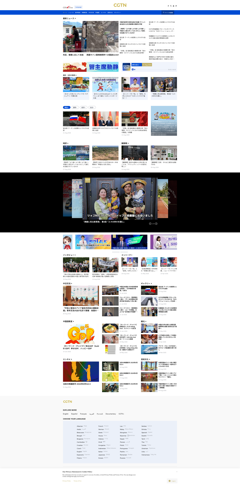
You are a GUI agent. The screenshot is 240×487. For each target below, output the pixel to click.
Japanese (104, 455)
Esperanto (83, 455)
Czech (81, 448)
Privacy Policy (67, 481)
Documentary (111, 414)
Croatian (82, 445)
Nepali (124, 439)
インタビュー (68, 255)
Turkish (146, 445)
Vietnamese (149, 455)
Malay (126, 429)
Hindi (101, 442)
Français (83, 414)
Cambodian (82, 442)
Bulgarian (83, 439)
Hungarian (104, 445)
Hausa (102, 436)
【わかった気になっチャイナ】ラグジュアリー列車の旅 (76, 95)
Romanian (126, 455)
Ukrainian (148, 448)
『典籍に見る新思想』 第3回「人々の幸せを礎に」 (163, 95)
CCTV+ (121, 414)
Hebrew (103, 439)
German (103, 429)
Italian (103, 452)
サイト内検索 (169, 12)
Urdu (145, 452)
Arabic (81, 429)
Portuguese (127, 448)
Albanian (82, 426)
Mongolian (126, 432)
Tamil (145, 439)
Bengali (81, 436)
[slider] (134, 69)
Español (74, 414)
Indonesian (107, 448)
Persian (125, 442)
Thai (145, 442)
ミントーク (126, 255)
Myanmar (127, 436)
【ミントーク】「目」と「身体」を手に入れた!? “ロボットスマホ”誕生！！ (134, 96)
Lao (123, 426)
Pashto (124, 452)
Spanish (147, 432)
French (103, 426)
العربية (91, 414)
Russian (125, 458)
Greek (103, 432)
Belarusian (84, 432)
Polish (124, 445)
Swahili (147, 436)
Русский (100, 414)
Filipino (82, 458)
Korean (103, 458)
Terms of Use (77, 481)
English (65, 414)
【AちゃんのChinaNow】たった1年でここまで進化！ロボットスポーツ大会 (105, 96)
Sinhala (146, 429)
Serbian (147, 426)
